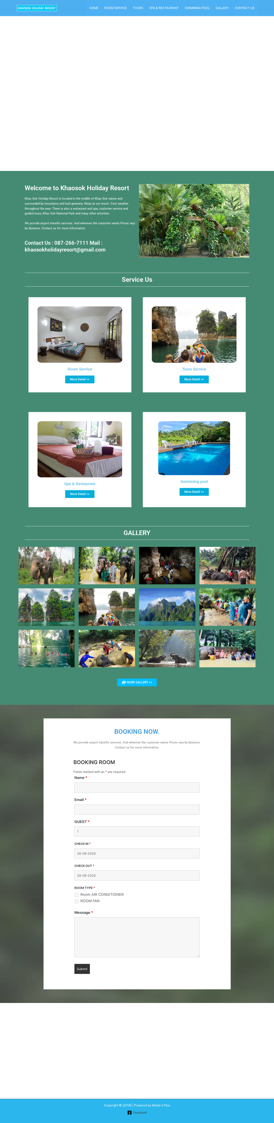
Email (80, 800)
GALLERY (222, 8)
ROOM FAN (90, 901)
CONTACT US (244, 8)
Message (83, 912)
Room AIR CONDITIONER (102, 895)
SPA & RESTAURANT (164, 8)
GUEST (82, 822)
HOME (93, 8)
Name (80, 778)
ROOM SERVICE (115, 8)
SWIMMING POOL (197, 8)
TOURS (138, 8)
